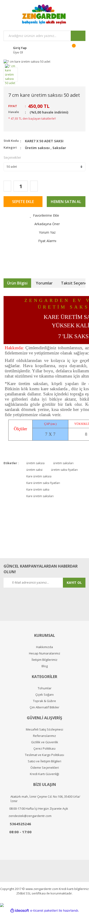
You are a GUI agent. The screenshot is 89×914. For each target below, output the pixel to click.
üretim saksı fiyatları (64, 470)
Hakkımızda (44, 647)
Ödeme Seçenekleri (44, 767)
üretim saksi (34, 470)
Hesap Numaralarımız (44, 653)
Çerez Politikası (44, 748)
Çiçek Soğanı (44, 694)
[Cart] (76, 49)
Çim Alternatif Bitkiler (44, 707)
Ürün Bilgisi (17, 283)
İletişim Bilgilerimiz (44, 660)
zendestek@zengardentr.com (30, 816)
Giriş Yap (20, 48)
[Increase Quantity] (34, 186)
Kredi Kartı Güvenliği (44, 774)
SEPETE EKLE (23, 201)
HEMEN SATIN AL (66, 201)
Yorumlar (44, 283)
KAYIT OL (74, 582)
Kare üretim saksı (37, 489)
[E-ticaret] (44, 910)
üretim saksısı (35, 463)
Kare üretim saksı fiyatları (43, 483)
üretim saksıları (63, 463)
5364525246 (20, 823)
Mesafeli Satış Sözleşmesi (44, 729)
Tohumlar (45, 688)
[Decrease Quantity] (7, 186)
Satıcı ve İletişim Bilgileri (44, 761)
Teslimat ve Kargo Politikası (44, 755)
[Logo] (44, 14)
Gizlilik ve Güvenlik (44, 742)
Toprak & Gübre (44, 701)
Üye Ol (18, 52)
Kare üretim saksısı (39, 476)
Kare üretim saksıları (40, 496)
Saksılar (59, 148)
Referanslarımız (44, 736)
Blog (45, 666)
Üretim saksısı (37, 148)
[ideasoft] (19, 910)
